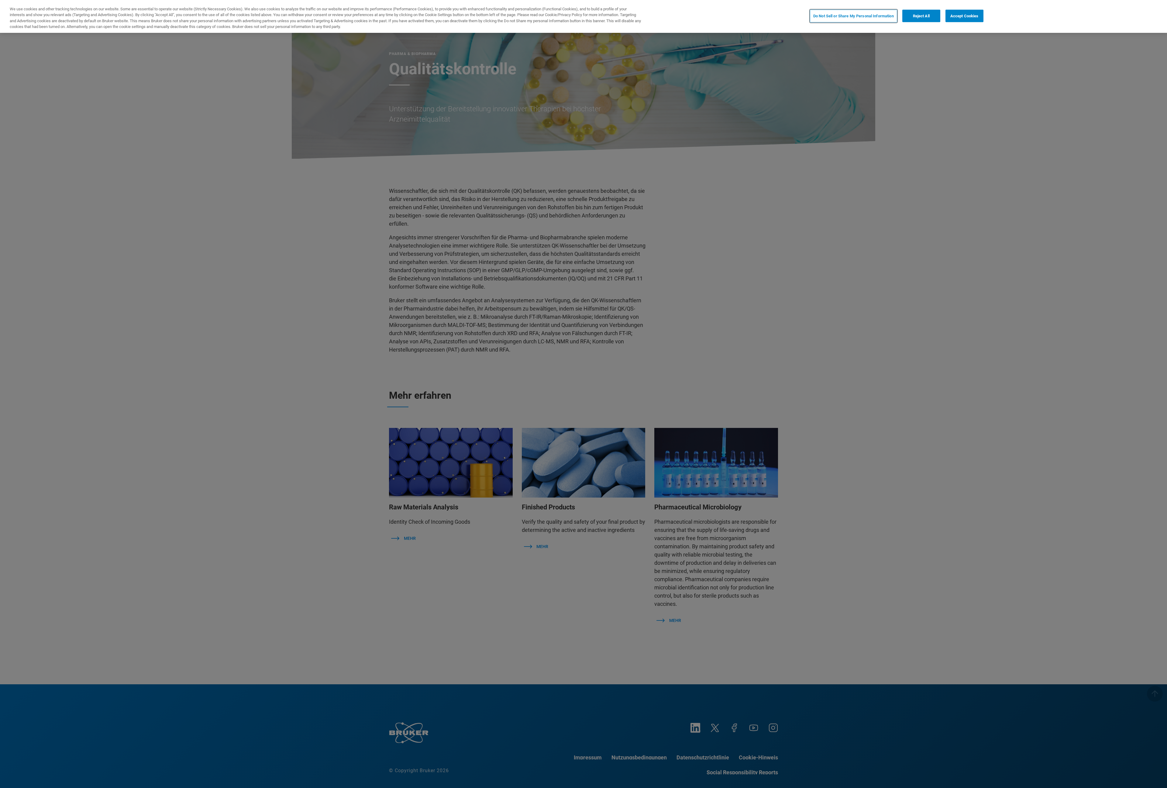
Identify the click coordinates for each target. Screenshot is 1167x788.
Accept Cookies (964, 16)
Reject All (921, 16)
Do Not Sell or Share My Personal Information (853, 16)
